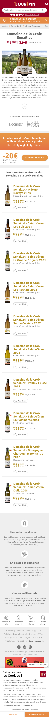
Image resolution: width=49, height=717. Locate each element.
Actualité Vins (37, 634)
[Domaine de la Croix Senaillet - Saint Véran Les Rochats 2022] (7, 292)
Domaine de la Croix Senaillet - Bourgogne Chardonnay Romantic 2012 (28, 452)
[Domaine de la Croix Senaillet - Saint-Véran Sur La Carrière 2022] (7, 324)
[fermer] (46, 20)
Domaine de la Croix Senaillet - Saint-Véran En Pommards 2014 (28, 416)
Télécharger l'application (30, 637)
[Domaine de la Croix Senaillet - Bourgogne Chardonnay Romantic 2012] (7, 458)
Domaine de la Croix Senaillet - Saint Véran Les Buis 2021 (28, 223)
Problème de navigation (16, 641)
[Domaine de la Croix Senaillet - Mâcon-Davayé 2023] (7, 196)
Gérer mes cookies (36, 641)
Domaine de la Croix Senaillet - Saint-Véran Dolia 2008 (28, 487)
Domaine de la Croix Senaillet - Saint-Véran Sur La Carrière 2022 (28, 319)
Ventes (5, 26)
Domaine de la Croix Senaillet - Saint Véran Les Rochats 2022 (28, 286)
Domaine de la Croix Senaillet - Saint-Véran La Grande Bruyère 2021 (29, 256)
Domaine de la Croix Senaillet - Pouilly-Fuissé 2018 (30, 383)
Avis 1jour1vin (11, 637)
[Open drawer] (3, 4)
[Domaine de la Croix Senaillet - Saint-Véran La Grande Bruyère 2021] (7, 261)
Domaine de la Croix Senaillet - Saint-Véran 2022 (28, 349)
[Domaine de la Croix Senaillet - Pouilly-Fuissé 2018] (7, 389)
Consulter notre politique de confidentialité (18, 706)
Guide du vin (16, 26)
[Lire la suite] (24, 106)
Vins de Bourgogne (33, 26)
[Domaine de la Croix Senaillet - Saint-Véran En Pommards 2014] (7, 423)
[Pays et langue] (46, 4)
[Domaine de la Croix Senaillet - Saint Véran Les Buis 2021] (7, 229)
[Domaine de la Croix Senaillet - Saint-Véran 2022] (7, 355)
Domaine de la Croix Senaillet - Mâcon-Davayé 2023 (26, 189)
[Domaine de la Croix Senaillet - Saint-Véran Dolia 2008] (7, 493)
